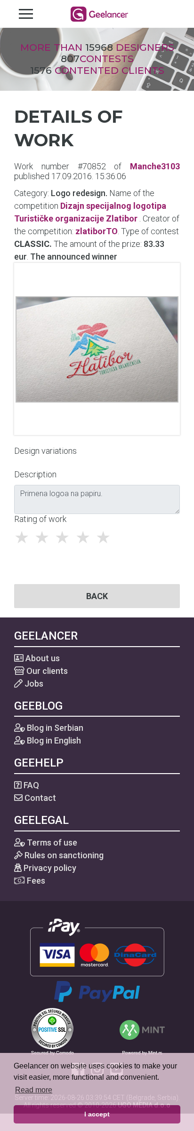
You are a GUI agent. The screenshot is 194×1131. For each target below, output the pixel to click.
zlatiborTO (96, 231)
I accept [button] (97, 1114)
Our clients (46, 671)
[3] (65, 537)
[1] (24, 537)
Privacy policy (49, 868)
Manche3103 (155, 166)
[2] (44, 537)
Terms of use (51, 842)
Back (97, 596)
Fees (35, 881)
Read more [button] (33, 1090)
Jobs (33, 683)
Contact (39, 798)
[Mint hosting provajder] (142, 1031)
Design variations (45, 451)
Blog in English (53, 740)
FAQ (30, 785)
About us (42, 658)
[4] (85, 537)
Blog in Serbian (54, 728)
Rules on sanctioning (63, 855)
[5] (106, 537)
